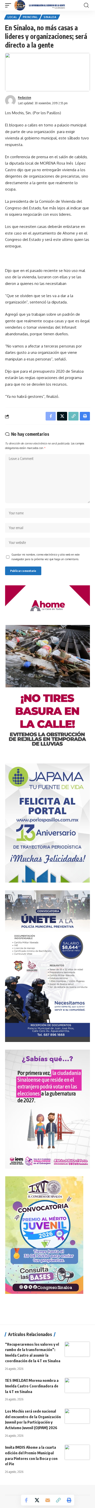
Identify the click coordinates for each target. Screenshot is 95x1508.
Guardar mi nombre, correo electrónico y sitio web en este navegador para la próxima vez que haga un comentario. (45, 557)
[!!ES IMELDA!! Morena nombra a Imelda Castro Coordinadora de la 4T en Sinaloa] (77, 1385)
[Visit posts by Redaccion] (10, 100)
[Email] (47, 1500)
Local (12, 17)
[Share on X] (37, 1500)
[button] (9, 5)
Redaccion (24, 97)
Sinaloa (50, 17)
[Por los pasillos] (40, 5)
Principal (30, 17)
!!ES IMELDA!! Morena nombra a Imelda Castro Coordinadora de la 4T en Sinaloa (32, 1386)
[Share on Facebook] (26, 1500)
